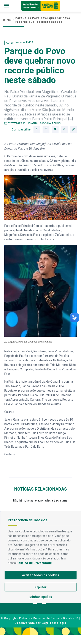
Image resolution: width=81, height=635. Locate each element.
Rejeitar (40, 587)
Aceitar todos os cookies (40, 575)
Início (7, 20)
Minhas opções (40, 597)
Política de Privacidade (34, 563)
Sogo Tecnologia (54, 623)
